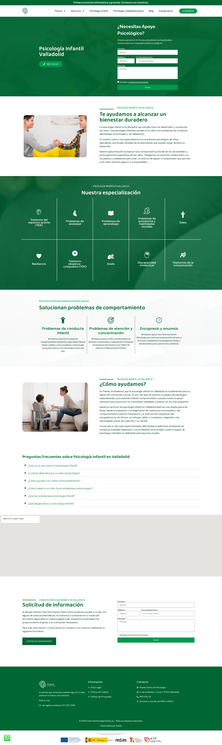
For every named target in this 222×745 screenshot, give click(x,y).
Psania (58, 10)
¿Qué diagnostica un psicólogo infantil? (51, 503)
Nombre (121, 49)
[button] (111, 465)
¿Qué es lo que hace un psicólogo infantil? (53, 465)
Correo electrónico (144, 57)
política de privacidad (138, 82)
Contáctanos (166, 10)
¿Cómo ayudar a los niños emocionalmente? (54, 480)
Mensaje (121, 66)
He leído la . (134, 82)
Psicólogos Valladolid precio (128, 10)
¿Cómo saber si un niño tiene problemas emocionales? (60, 488)
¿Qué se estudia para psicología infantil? (51, 496)
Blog (151, 10)
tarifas (52, 627)
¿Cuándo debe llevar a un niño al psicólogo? (54, 473)
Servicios (76, 10)
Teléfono (121, 57)
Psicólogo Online (99, 10)
